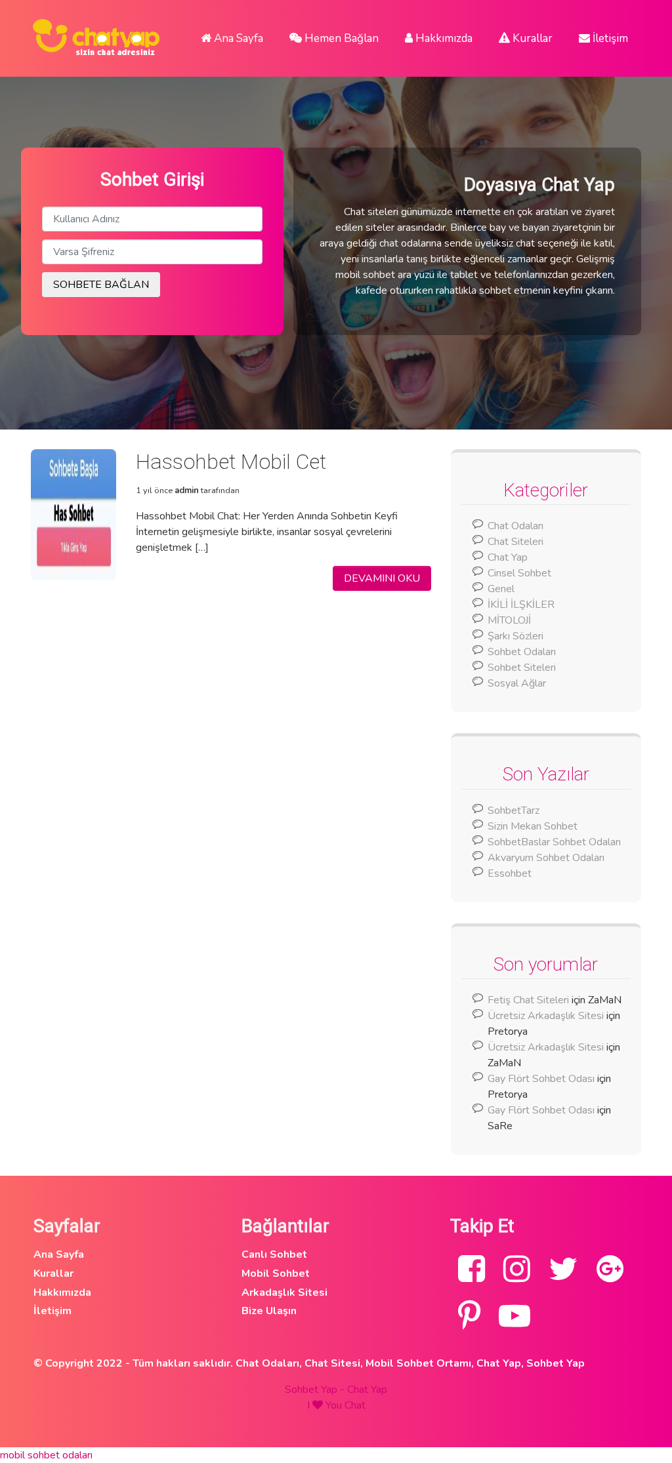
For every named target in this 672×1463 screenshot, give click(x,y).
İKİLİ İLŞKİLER (521, 604)
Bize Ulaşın (269, 1311)
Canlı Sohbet (274, 1254)
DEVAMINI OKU (382, 578)
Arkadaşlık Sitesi (284, 1292)
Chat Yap (508, 557)
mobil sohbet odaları (46, 1455)
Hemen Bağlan (340, 38)
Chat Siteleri (515, 541)
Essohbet (510, 873)
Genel (501, 589)
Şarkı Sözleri (515, 636)
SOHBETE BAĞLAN (101, 284)
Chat (355, 1405)
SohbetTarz (513, 810)
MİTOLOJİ (509, 620)
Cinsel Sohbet (519, 573)
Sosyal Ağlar (517, 683)
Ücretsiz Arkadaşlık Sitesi (546, 1016)
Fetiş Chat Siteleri (528, 1000)
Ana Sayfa (237, 38)
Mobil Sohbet (276, 1273)
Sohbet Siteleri (522, 667)
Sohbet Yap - (316, 1389)
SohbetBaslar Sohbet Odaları (555, 842)
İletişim (609, 38)
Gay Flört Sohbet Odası (541, 1079)
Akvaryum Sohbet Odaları (546, 858)
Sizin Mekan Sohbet (533, 826)
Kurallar (531, 38)
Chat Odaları (515, 526)
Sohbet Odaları (522, 652)
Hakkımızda (442, 38)
